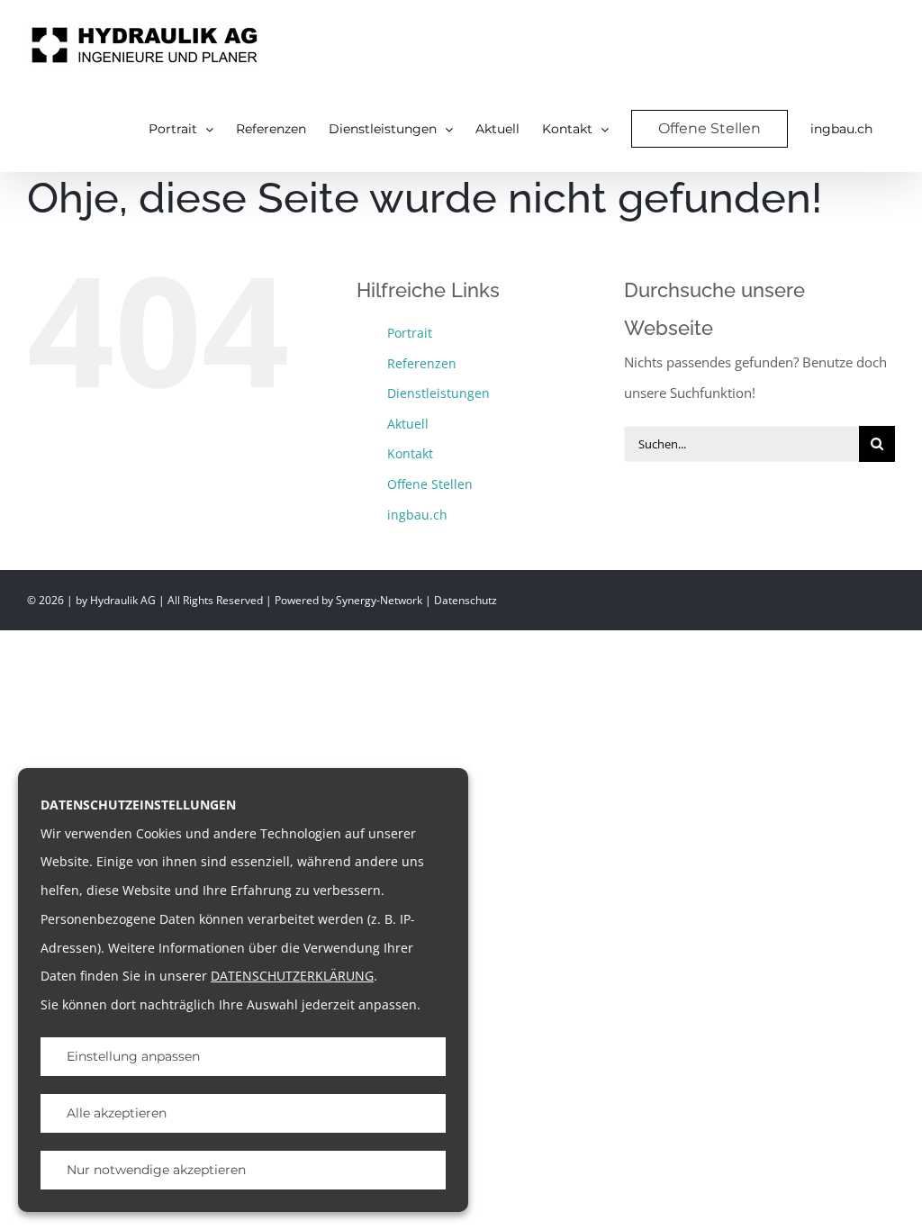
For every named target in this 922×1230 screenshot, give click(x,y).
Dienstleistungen (438, 393)
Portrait (409, 332)
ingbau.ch (417, 514)
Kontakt (410, 453)
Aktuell (408, 423)
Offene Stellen (430, 484)
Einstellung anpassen (133, 1056)
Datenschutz (465, 600)
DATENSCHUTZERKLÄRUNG (292, 975)
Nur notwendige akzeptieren (156, 1170)
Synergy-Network (379, 600)
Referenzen (421, 363)
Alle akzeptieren (117, 1113)
